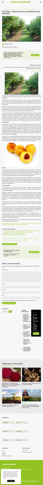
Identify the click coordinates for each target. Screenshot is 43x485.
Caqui (20, 238)
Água (10, 238)
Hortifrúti (13, 9)
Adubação (5, 238)
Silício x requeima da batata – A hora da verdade (15, 234)
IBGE (3, 450)
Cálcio (15, 238)
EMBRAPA (4, 454)
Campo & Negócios (9, 43)
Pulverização (19, 240)
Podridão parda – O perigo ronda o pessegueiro (14, 233)
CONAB (3, 452)
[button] (2, 2)
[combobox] (5, 311)
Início (3, 9)
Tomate (25, 240)
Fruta (30, 238)
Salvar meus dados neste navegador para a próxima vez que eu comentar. (20, 300)
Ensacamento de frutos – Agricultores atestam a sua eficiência (18, 232)
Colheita (25, 238)
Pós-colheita (11, 240)
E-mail (4, 289)
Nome (4, 284)
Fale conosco (25, 450)
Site (3, 295)
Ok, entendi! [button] (11, 480)
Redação (6, 44)
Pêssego (4, 240)
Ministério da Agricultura (7, 455)
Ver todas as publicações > (8, 365)
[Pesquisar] (10, 311)
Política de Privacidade (26, 452)
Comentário (5, 269)
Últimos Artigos (8, 9)
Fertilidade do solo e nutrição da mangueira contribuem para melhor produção (21, 230)
